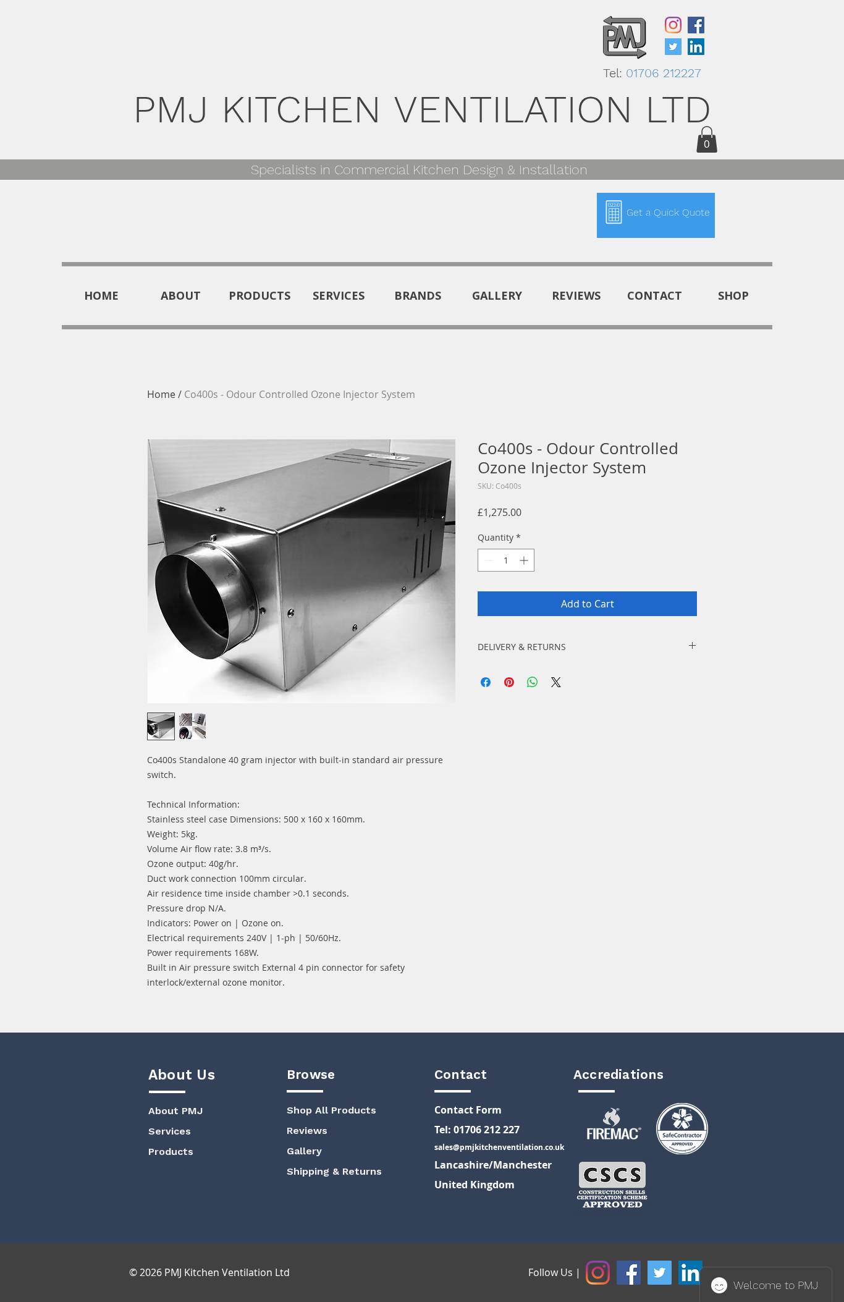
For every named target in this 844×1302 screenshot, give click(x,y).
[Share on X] (556, 682)
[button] (707, 139)
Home (161, 394)
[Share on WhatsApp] (532, 682)
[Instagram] (673, 25)
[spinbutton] (506, 560)
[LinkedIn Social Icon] (696, 46)
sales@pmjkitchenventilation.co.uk (499, 1147)
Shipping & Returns (334, 1171)
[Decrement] (487, 560)
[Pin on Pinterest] (509, 682)
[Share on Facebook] (485, 682)
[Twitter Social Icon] (673, 46)
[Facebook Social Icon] (696, 25)
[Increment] (525, 560)
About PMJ (175, 1111)
